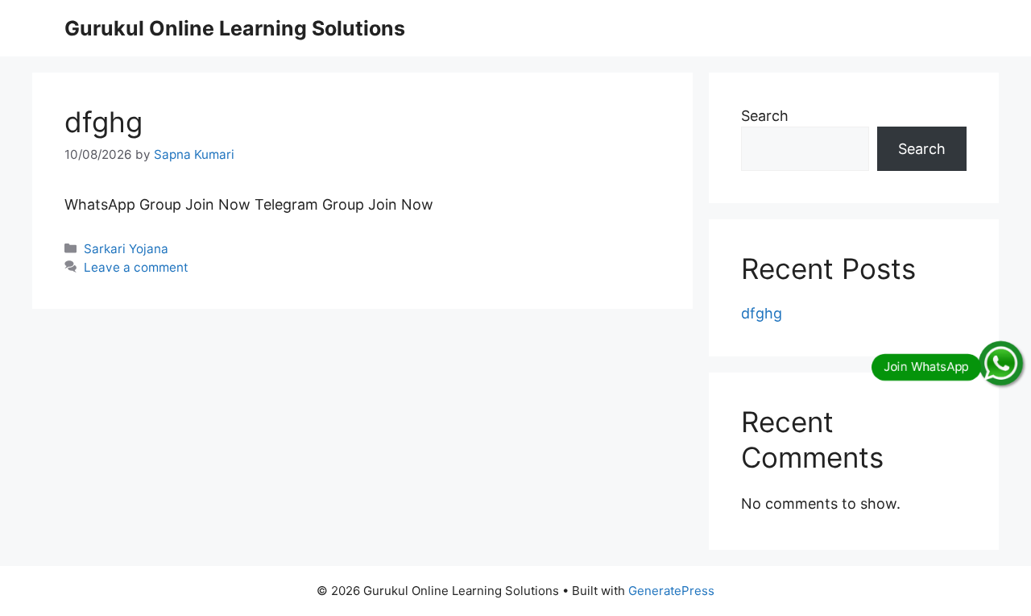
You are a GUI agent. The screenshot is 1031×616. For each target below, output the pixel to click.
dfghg (103, 122)
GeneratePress (671, 590)
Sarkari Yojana (126, 248)
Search (765, 115)
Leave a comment (136, 267)
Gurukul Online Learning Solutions (234, 28)
